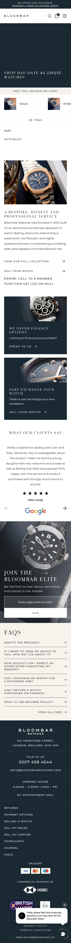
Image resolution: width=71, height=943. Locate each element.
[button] (6, 509)
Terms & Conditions (35, 930)
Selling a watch (18, 821)
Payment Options (18, 814)
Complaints (14, 841)
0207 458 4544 (35, 762)
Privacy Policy (35, 925)
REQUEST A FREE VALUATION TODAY (35, 5)
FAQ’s (8, 854)
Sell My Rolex (16, 827)
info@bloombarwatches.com (35, 770)
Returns (11, 807)
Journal (11, 847)
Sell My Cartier (17, 834)
